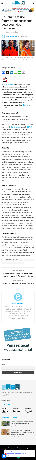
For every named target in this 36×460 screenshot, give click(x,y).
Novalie (25, 105)
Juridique (28, 408)
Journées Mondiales (9, 263)
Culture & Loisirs (5, 411)
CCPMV (29, 127)
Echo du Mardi (12, 36)
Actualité (4, 408)
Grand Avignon (16, 127)
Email (3, 364)
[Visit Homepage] (18, 3)
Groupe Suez (9, 84)
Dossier (15, 408)
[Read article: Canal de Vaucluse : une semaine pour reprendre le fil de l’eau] (6, 423)
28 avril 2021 (23, 36)
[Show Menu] (2, 3)
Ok (18, 457)
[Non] (33, 453)
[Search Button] (33, 3)
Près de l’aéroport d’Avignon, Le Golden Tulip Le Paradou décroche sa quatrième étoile (22, 432)
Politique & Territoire (28, 411)
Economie (16, 411)
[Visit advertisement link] (18, 11)
